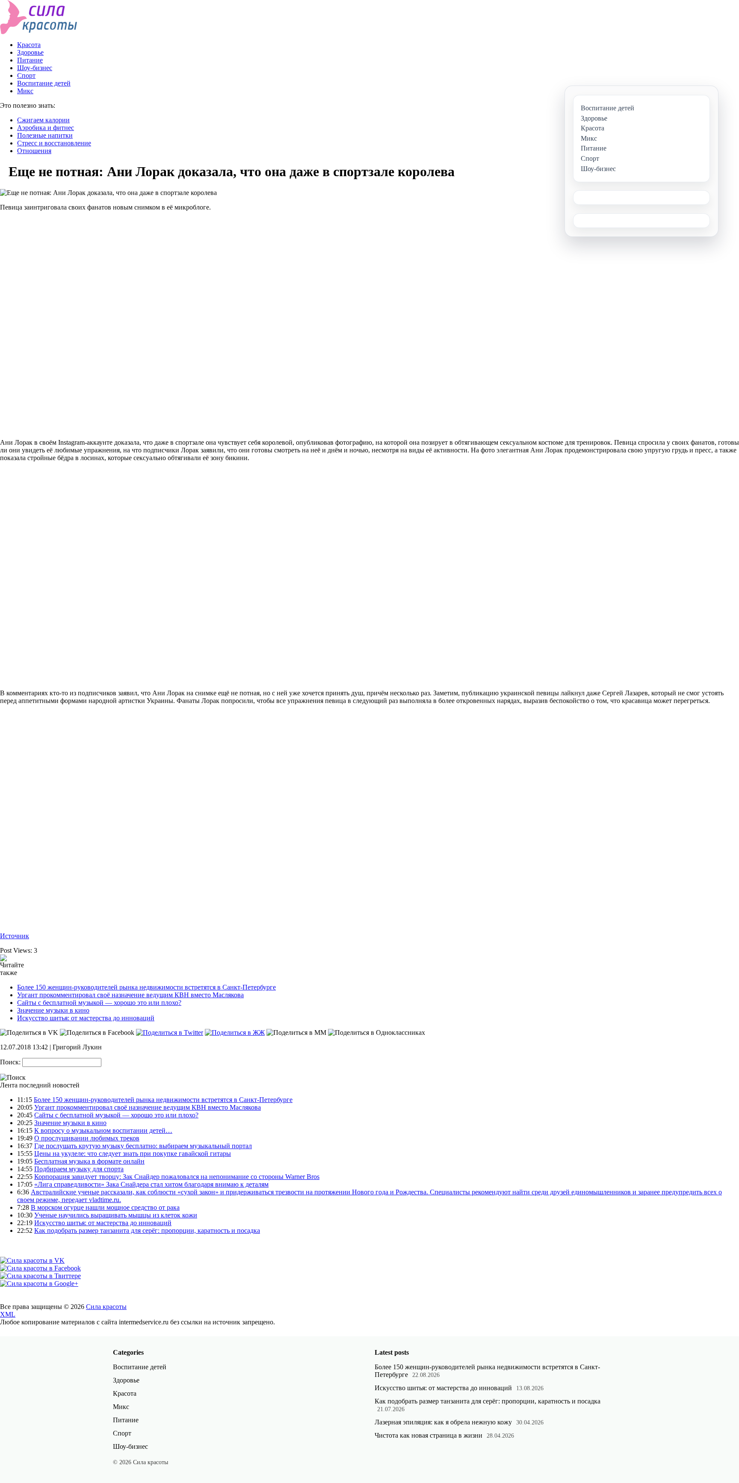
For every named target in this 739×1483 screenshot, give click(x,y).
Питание (30, 60)
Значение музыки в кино (53, 1010)
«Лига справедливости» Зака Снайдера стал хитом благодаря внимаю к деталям (151, 1184)
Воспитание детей (44, 83)
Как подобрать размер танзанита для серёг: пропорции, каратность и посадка (147, 1230)
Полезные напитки (45, 135)
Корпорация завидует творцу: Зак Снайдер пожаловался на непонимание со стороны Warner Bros (176, 1176)
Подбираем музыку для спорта (79, 1169)
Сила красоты (106, 1306)
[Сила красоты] (38, 31)
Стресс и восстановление (54, 143)
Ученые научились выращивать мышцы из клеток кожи (115, 1215)
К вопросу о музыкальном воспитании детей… (103, 1130)
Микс (25, 91)
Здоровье (30, 52)
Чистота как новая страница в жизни (428, 1435)
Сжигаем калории (43, 120)
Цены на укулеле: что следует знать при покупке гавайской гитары (132, 1153)
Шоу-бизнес (34, 67)
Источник (14, 935)
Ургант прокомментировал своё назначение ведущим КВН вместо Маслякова (130, 995)
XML (7, 1314)
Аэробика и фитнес (45, 127)
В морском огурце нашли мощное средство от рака (105, 1207)
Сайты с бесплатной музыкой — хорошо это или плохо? (99, 1002)
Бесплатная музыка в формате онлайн (89, 1161)
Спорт (26, 75)
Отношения (34, 150)
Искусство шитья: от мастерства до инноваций (85, 1018)
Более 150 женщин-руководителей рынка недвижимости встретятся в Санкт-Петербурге (146, 987)
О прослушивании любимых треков (86, 1138)
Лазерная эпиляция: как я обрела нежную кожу (443, 1422)
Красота (29, 44)
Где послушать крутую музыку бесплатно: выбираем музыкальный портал (143, 1145)
